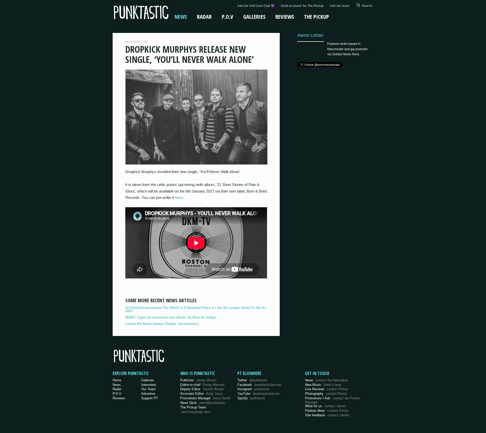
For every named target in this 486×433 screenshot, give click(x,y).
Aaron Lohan (310, 35)
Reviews (284, 16)
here (179, 197)
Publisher (198, 380)
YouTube (258, 394)
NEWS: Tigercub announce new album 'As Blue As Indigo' (171, 317)
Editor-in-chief (202, 385)
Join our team (339, 6)
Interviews (148, 385)
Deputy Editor (202, 389)
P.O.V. (117, 394)
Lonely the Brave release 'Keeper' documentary (162, 324)
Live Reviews (326, 389)
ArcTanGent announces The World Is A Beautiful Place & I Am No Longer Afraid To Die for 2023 (195, 309)
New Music (323, 385)
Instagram (253, 389)
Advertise (148, 394)
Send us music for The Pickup (302, 6)
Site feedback (327, 415)
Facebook (259, 385)
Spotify (251, 398)
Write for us (325, 406)
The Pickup (316, 16)
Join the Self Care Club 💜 (256, 6)
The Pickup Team (193, 407)
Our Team (148, 389)
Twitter (252, 380)
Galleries (254, 16)
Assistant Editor (201, 394)
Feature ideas (327, 410)
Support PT (149, 398)
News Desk (202, 403)
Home (117, 380)
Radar (204, 16)
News (181, 16)
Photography (326, 394)
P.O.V (227, 16)
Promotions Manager (205, 398)
